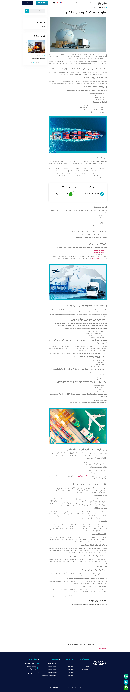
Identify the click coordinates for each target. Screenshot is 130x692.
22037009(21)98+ (52, 663)
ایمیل (105, 632)
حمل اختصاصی (78, 3)
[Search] (27, 11)
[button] (38, 62)
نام (106, 626)
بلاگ (71, 3)
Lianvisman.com (57, 688)
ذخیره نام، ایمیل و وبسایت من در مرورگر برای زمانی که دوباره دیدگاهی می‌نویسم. (87, 644)
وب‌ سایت (105, 638)
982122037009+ (92, 194)
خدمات (85, 3)
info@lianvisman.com (30, 663)
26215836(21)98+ (52, 672)
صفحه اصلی (92, 3)
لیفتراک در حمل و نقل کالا (38, 58)
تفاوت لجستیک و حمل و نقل (86, 12)
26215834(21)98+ (52, 666)
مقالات (94, 7)
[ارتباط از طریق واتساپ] (71, 194)
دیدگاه (105, 607)
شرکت (65, 3)
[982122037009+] (102, 194)
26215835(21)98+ (52, 669)
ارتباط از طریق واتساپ (60, 194)
